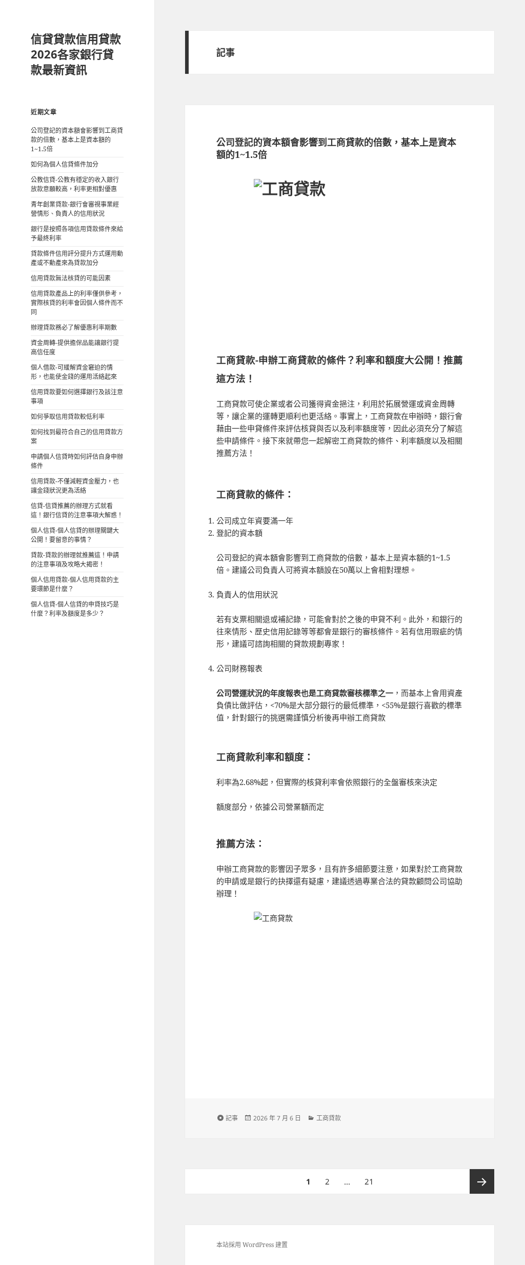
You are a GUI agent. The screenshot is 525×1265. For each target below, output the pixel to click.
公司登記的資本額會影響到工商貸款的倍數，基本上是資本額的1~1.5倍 (77, 139)
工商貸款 (328, 1118)
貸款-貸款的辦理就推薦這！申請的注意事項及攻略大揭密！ (75, 560)
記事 (232, 1118)
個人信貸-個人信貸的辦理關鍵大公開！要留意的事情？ (75, 535)
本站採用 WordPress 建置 (252, 1244)
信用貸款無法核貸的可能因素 (71, 278)
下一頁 (482, 1181)
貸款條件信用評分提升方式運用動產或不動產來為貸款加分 (77, 258)
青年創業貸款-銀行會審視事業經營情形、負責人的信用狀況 (75, 209)
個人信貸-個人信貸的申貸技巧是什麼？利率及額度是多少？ (75, 609)
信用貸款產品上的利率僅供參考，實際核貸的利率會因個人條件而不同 (77, 302)
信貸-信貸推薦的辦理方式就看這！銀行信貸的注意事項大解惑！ (77, 510)
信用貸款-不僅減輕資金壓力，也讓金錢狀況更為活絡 (75, 486)
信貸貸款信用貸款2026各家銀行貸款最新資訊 (76, 54)
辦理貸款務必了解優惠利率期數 (74, 327)
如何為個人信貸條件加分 (64, 164)
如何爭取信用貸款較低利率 (68, 416)
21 (369, 1185)
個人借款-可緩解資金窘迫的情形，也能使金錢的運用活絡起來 (74, 372)
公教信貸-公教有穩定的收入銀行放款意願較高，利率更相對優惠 (75, 184)
